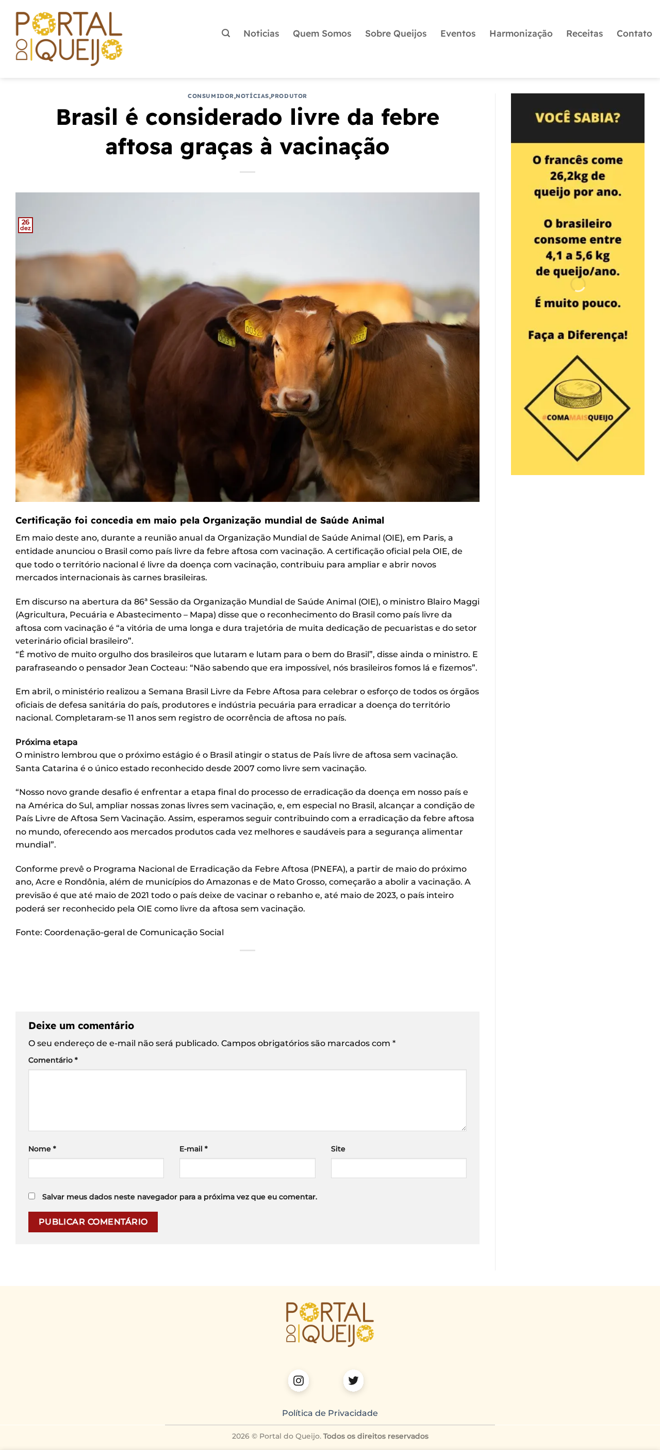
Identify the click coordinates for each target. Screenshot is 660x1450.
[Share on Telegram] (303, 967)
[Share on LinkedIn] (266, 967)
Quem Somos (322, 33)
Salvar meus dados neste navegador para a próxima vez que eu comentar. (179, 1196)
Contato (634, 33)
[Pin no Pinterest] (247, 967)
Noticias (261, 33)
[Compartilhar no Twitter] (210, 967)
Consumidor (211, 96)
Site (338, 1148)
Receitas (584, 33)
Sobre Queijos (396, 33)
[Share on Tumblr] (285, 967)
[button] (226, 33)
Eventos (458, 33)
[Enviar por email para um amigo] (229, 967)
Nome (42, 1148)
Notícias (252, 96)
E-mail (193, 1148)
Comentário (53, 1060)
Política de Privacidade (330, 1413)
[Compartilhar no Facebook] (192, 967)
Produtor (289, 96)
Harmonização (521, 33)
